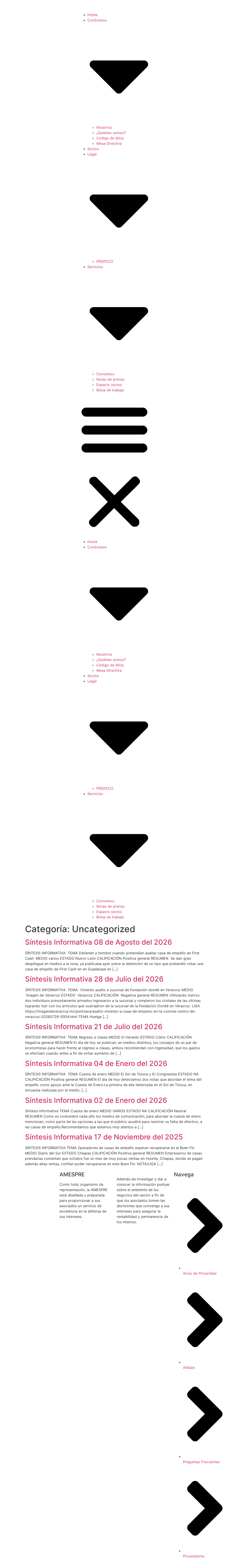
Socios (93, 149)
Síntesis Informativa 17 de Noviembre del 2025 (104, 1137)
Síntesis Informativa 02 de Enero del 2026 (96, 1100)
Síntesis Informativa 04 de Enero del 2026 (96, 1063)
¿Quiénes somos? (111, 132)
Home (92, 15)
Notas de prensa (110, 379)
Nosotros (104, 127)
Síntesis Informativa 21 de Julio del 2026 (93, 1026)
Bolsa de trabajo (110, 390)
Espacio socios (109, 384)
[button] (114, 466)
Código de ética (110, 138)
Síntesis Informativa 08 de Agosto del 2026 (99, 942)
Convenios (105, 374)
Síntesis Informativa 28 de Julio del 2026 (94, 979)
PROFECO (104, 261)
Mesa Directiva (109, 143)
